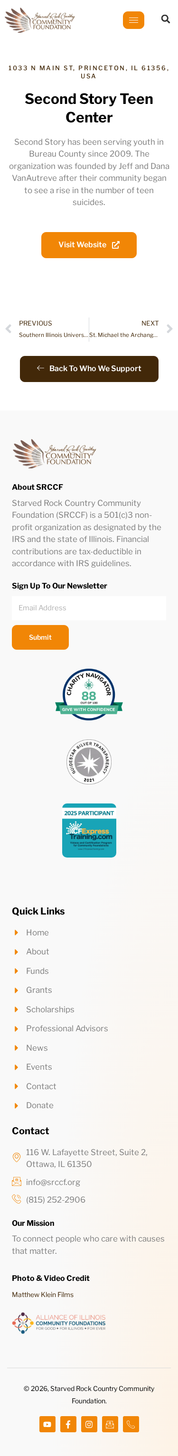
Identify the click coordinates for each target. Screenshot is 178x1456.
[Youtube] (47, 1424)
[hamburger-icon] (133, 20)
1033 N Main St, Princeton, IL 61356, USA (89, 72)
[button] (166, 19)
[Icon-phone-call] (131, 1424)
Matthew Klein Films (43, 1294)
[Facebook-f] (68, 1424)
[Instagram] (89, 1424)
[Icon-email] (110, 1424)
